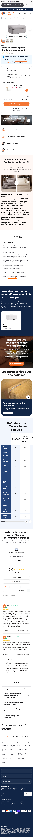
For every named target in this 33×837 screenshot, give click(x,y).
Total (28, 96)
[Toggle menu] (30, 13)
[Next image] (29, 28)
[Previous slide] (5, 397)
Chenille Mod (5, 487)
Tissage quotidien (5, 460)
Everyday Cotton (5, 447)
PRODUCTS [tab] (24, 736)
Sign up (28, 794)
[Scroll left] (26, 521)
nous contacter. (12, 277)
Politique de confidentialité (18, 820)
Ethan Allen (20, 749)
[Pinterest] (8, 803)
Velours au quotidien (5, 454)
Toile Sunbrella (6, 505)
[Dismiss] (31, 1)
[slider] (16, 183)
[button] (16, 69)
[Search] (22, 13)
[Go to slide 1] (3, 41)
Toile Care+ (5, 466)
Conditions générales (6, 820)
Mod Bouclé (5, 482)
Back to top (27, 820)
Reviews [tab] (5, 587)
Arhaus (19, 742)
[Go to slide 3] (11, 41)
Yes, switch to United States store (12, 5)
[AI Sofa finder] (19, 13)
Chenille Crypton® (5, 516)
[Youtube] (22, 803)
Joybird (26, 749)
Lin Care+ (6, 477)
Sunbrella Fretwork (6, 510)
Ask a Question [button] (17, 581)
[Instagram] (3, 803)
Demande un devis (16, 364)
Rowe (18, 745)
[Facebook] (13, 803)
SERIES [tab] (15, 736)
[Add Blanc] (26, 90)
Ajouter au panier (17, 104)
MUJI (11, 758)
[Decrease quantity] (4, 99)
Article (11, 742)
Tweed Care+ (5, 472)
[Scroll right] (30, 521)
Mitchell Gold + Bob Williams (20, 755)
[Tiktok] (17, 803)
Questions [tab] (16, 587)
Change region (28, 5)
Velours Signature (6, 493)
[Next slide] (28, 397)
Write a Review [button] (17, 577)
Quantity (6, 96)
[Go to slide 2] (7, 41)
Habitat (27, 742)
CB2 (11, 749)
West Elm (4, 742)
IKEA (26, 753)
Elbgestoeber (20, 758)
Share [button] (6, 630)
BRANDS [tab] (8, 736)
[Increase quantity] (11, 99)
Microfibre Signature (6, 499)
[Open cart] (25, 13)
